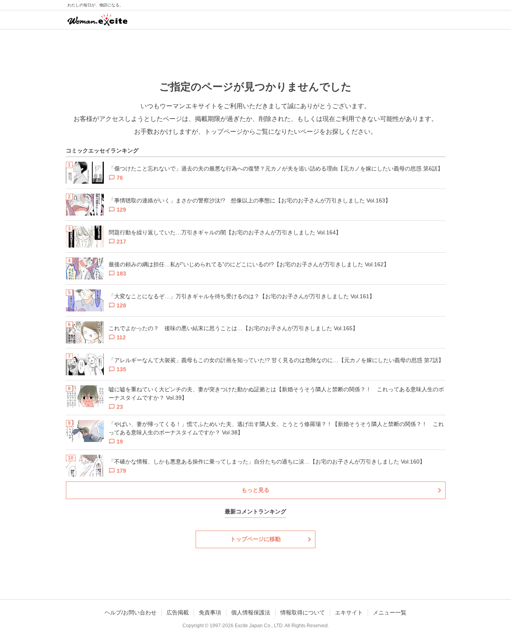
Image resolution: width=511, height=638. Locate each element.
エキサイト (349, 612)
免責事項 (210, 612)
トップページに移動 (255, 539)
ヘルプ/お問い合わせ (130, 612)
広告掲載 (177, 612)
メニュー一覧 (389, 612)
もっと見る (255, 490)
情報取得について (302, 612)
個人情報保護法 (250, 612)
